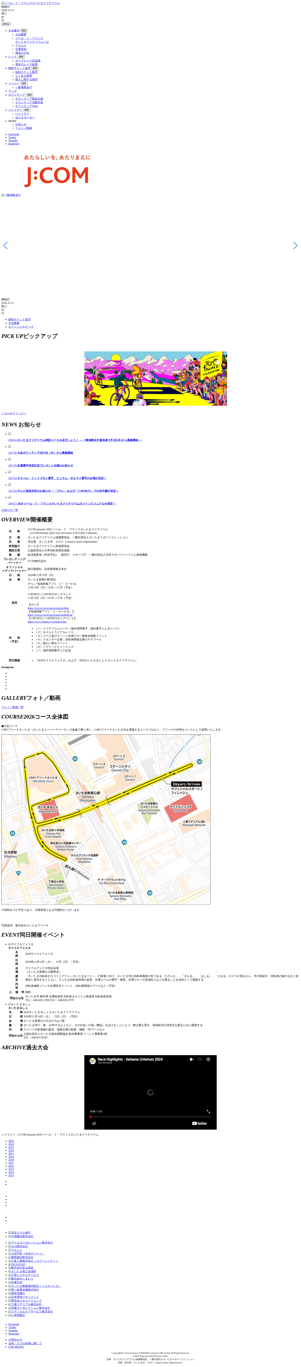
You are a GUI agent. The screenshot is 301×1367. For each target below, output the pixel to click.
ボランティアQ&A (26, 106)
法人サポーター (25, 117)
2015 (11, 1169)
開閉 (24, 30)
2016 (11, 1165)
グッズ (12, 90)
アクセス (20, 45)
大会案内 (14, 30)
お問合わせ (15, 1339)
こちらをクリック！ (13, 413)
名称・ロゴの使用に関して (25, 1343)
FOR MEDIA (16, 1346)
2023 (11, 1147)
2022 (11, 1150)
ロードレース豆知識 (27, 60)
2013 (11, 1175)
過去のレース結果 (26, 64)
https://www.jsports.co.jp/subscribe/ (47, 621)
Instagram (13, 143)
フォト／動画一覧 (12, 707)
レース (12, 56)
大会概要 (20, 34)
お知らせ (20, 124)
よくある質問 (23, 75)
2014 (11, 1172)
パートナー (15, 109)
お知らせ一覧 (9, 510)
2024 (11, 1144)
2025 (11, 1140)
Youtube (13, 140)
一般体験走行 (23, 87)
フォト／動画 (23, 128)
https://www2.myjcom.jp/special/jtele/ (48, 608)
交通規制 (20, 49)
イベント (14, 83)
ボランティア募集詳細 (29, 98)
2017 (11, 1162)
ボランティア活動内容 (29, 102)
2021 (11, 1153)
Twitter (12, 137)
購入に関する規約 (26, 79)
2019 (11, 1156)
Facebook (13, 134)
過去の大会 (22, 52)
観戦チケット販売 (19, 68)
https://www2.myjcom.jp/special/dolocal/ (50, 614)
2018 (11, 1159)
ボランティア (16, 94)
